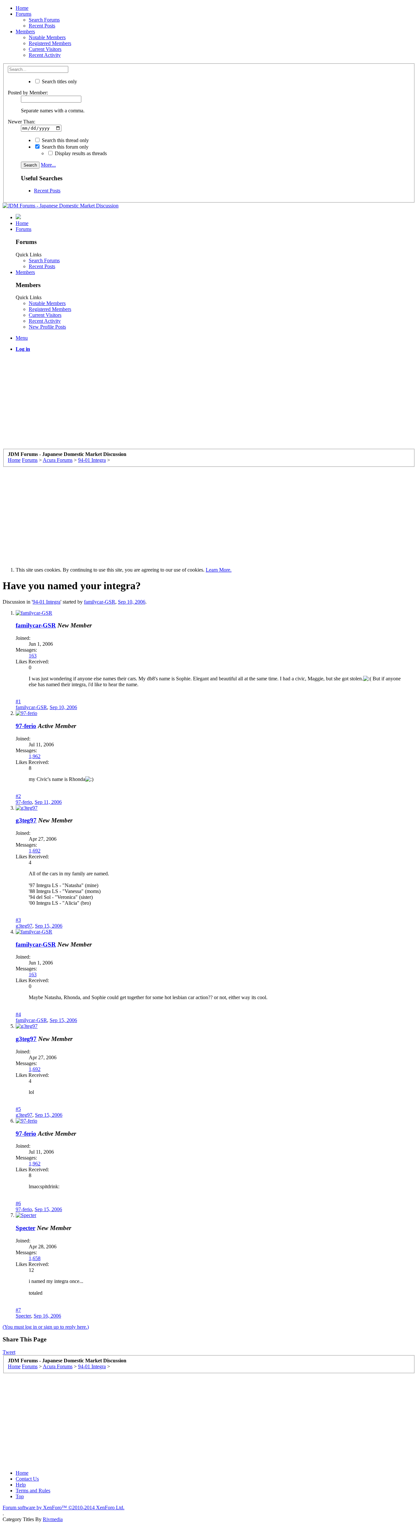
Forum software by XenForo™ (63, 1507)
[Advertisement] (198, 403)
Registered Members (50, 43)
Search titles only (58, 81)
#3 (18, 920)
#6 (18, 1203)
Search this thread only (64, 140)
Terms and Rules (33, 1490)
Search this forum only (64, 147)
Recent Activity (45, 55)
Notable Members (47, 37)
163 (33, 655)
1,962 (34, 756)
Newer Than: (21, 121)
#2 (18, 796)
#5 (18, 1109)
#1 (18, 701)
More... (48, 165)
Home (22, 8)
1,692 (34, 850)
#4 (18, 1014)
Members (25, 31)
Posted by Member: (28, 92)
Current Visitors (45, 49)
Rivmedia (53, 1519)
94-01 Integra (46, 602)
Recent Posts (42, 25)
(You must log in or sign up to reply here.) (46, 1327)
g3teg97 (26, 820)
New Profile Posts (47, 327)
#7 (18, 1310)
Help (21, 1484)
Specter (25, 1228)
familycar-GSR (99, 602)
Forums (23, 14)
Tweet (9, 1352)
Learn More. (219, 570)
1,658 (34, 1258)
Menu (22, 338)
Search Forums (44, 20)
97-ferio (26, 725)
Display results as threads (80, 153)
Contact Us (27, 1479)
